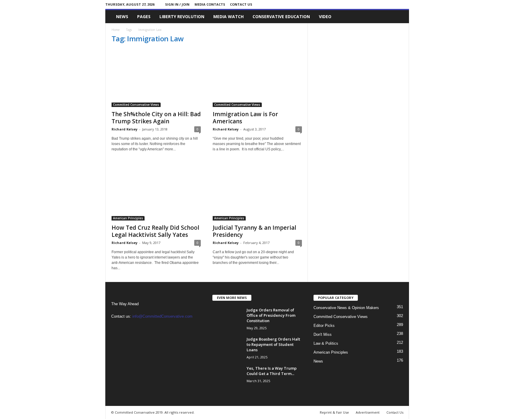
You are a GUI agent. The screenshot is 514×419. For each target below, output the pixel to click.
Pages (144, 16)
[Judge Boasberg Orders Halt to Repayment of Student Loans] (227, 347)
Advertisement (368, 412)
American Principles (128, 218)
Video (325, 16)
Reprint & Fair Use (334, 412)
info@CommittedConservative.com (162, 316)
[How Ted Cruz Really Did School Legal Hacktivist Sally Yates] (156, 191)
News (122, 16)
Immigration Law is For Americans (245, 117)
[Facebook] (395, 4)
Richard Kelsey (124, 129)
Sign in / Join (177, 4)
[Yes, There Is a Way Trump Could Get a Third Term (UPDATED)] (227, 377)
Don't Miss (323, 334)
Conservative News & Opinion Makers (346, 307)
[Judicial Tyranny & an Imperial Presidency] (257, 191)
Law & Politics (326, 343)
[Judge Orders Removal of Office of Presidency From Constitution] (227, 318)
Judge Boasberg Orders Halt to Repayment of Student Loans (273, 344)
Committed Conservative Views (136, 105)
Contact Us (241, 4)
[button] (400, 16)
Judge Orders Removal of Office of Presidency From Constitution (271, 315)
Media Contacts (210, 4)
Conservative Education (281, 16)
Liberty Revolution (181, 16)
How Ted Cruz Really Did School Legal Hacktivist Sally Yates (155, 231)
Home (116, 30)
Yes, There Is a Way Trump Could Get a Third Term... (272, 371)
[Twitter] (404, 4)
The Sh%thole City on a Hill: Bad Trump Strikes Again (156, 117)
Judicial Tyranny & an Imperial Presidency (254, 231)
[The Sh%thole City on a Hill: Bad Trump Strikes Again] (156, 78)
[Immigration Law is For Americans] (257, 78)
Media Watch (228, 16)
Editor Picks (324, 325)
